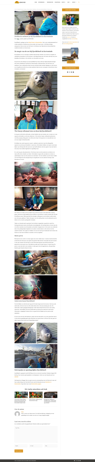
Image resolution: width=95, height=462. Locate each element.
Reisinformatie (20, 9)
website (16, 377)
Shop (68, 2)
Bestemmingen (41, 2)
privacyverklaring (32, 460)
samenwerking (74, 38)
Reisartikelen (57, 2)
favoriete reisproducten (73, 42)
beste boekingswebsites (68, 43)
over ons (69, 37)
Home (36, 2)
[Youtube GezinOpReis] (73, 72)
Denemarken (29, 9)
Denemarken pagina (36, 384)
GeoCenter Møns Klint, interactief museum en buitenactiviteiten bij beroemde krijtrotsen (20, 401)
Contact (73, 2)
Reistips (63, 2)
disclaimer (26, 460)
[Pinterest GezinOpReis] (71, 72)
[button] (78, 2)
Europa (25, 9)
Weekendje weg (50, 2)
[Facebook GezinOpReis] (67, 72)
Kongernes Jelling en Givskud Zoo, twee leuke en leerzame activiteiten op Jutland (50, 401)
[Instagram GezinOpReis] (69, 72)
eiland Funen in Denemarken (35, 42)
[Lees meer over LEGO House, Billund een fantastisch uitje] (36, 394)
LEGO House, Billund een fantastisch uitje (35, 400)
